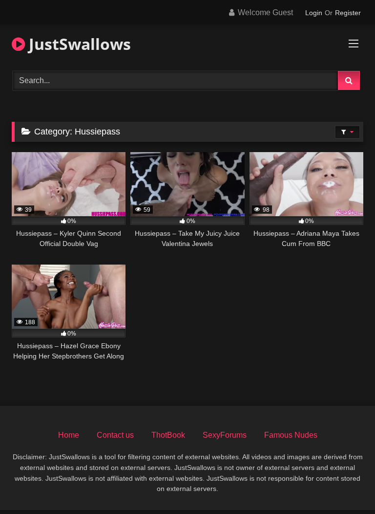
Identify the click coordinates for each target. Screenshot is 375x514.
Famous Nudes (290, 435)
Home (68, 435)
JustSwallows (78, 43)
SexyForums (225, 435)
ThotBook (168, 435)
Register (348, 13)
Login (313, 13)
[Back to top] (344, 484)
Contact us (115, 435)
